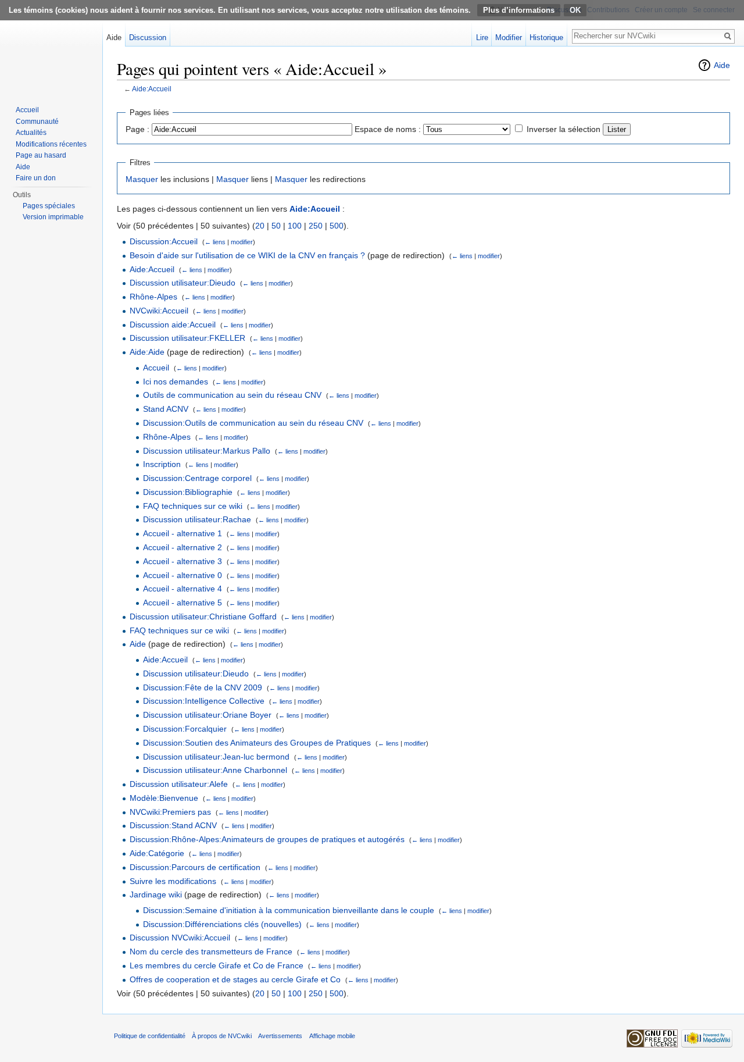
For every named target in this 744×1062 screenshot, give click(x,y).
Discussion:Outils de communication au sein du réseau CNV (253, 422)
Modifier (508, 37)
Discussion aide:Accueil (173, 324)
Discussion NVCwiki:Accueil (180, 937)
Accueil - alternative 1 (182, 533)
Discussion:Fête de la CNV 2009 (202, 687)
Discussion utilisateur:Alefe (179, 784)
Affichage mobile (332, 1035)
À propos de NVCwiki (222, 1035)
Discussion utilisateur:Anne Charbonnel (215, 770)
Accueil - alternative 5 (182, 602)
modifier (242, 241)
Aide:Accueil (151, 88)
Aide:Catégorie (157, 853)
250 (316, 225)
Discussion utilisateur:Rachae (197, 519)
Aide (722, 65)
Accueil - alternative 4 (182, 588)
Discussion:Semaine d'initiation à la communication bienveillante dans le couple (288, 910)
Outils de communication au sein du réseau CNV (232, 395)
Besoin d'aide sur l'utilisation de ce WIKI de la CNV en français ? (247, 255)
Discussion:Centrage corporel (197, 478)
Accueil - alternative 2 (182, 547)
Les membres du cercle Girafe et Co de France (216, 965)
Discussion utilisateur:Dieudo (182, 282)
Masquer (142, 179)
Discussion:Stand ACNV (173, 825)
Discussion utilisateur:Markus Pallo (206, 450)
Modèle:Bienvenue (164, 798)
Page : (137, 129)
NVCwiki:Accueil (159, 310)
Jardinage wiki (156, 894)
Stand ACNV (165, 409)
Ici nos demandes (175, 381)
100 (295, 225)
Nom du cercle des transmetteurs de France (211, 951)
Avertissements (280, 1035)
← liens (215, 241)
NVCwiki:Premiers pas (170, 812)
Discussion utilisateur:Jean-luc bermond (216, 756)
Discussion (147, 37)
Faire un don (36, 178)
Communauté (37, 121)
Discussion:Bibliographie (188, 492)
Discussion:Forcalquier (185, 728)
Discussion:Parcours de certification (195, 867)
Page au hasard (41, 155)
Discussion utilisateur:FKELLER (187, 338)
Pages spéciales (49, 206)
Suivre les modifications (173, 881)
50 (276, 225)
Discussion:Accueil (164, 241)
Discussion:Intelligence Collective (203, 700)
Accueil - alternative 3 (182, 561)
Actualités (31, 133)
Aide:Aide (147, 352)
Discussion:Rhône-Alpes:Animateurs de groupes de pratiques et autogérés (267, 839)
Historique (546, 37)
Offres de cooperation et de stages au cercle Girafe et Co (235, 979)
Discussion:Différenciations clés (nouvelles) (222, 924)
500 (337, 225)
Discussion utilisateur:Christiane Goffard (203, 616)
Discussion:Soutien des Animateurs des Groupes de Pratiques (257, 742)
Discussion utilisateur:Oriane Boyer (207, 714)
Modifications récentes (51, 144)
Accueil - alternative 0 (182, 575)
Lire (482, 37)
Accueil (156, 367)
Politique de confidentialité (149, 1035)
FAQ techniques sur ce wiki (192, 506)
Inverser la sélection (563, 129)
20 (259, 225)
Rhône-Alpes (153, 296)
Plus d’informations (519, 10)
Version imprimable (53, 217)
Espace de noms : (388, 129)
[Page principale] (51, 46)
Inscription (162, 464)
